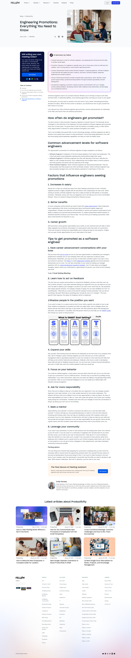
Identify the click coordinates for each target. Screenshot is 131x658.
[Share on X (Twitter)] (55, 36)
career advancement (91, 206)
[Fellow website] (15, 3)
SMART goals (106, 310)
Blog (21, 16)
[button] (27, 2)
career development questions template (72, 265)
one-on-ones (64, 254)
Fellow (69, 261)
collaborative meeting (83, 261)
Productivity (29, 16)
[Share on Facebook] (62, 36)
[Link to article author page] (51, 485)
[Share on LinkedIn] (58, 36)
